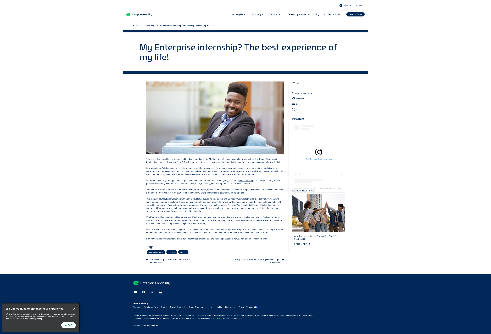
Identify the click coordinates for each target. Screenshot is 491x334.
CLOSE (68, 325)
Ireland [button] (361, 5)
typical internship (245, 180)
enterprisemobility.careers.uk (333, 188)
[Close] (74, 308)
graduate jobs (249, 239)
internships (219, 239)
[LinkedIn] (160, 292)
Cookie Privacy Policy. (33, 319)
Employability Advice (156, 252)
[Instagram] (152, 292)
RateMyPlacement (213, 159)
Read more (300, 244)
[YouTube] (135, 292)
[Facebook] (143, 292)
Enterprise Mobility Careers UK (306, 188)
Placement (171, 252)
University (183, 252)
